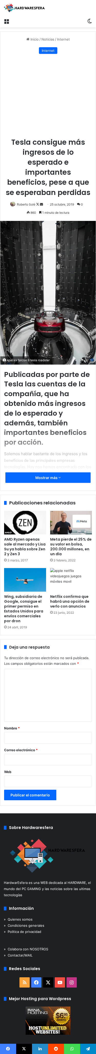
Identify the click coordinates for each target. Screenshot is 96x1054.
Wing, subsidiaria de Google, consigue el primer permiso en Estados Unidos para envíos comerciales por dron (23, 608)
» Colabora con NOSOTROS (26, 949)
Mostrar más (46, 477)
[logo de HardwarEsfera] (24, 8)
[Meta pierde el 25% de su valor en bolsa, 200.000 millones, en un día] (71, 522)
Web (7, 772)
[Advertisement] (48, 96)
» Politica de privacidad (22, 932)
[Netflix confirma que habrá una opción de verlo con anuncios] (71, 580)
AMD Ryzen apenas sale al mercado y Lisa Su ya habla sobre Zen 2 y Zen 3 (25, 547)
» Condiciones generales (24, 925)
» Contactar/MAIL (18, 955)
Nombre (12, 728)
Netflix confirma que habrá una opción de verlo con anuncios (69, 601)
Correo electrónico (21, 750)
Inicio (34, 39)
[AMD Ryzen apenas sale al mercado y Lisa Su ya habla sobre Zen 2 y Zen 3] (25, 522)
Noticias (47, 39)
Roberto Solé (26, 204)
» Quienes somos (18, 919)
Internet (63, 39)
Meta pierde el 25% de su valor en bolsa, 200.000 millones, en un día (71, 547)
